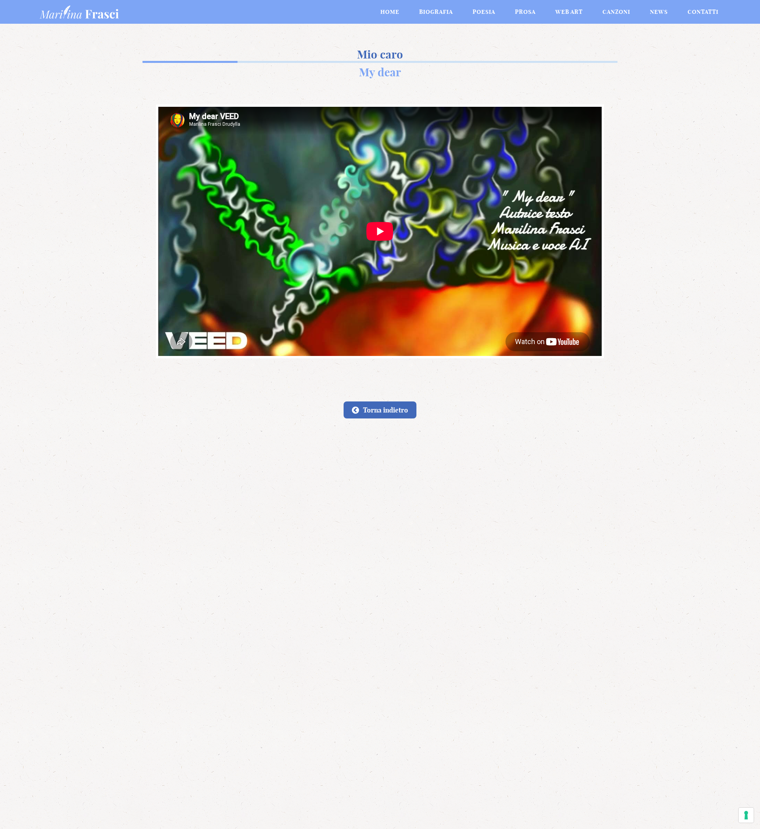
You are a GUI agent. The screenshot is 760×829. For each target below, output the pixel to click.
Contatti (703, 11)
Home (389, 11)
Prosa (525, 11)
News (659, 11)
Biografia (436, 11)
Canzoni (616, 11)
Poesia (484, 11)
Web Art (569, 11)
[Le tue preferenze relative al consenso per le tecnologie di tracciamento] (746, 815)
